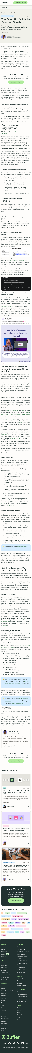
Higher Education (5, 1026)
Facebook (3, 988)
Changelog (19, 983)
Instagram (3, 993)
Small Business (5, 1018)
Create (3, 947)
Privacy (18, 1047)
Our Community (21, 969)
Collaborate (4, 956)
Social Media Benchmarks (23, 951)
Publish (3, 949)
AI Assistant (4, 963)
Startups (3, 1031)
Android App (4, 972)
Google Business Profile (7, 990)
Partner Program (21, 1015)
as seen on (11, 270)
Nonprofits (4, 1023)
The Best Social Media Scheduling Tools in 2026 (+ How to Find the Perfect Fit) (16, 866)
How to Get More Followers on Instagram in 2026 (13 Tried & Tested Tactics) (16, 829)
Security (27, 1047)
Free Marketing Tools (22, 960)
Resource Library (21, 954)
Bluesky (3, 986)
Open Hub (19, 992)
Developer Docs (21, 972)
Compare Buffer (21, 967)
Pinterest (3, 1000)
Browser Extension (6, 975)
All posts (21, 909)
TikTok (3, 1005)
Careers (19, 1010)
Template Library (21, 949)
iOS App (3, 970)
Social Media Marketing (11, 13)
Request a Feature (21, 985)
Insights (5, 954)
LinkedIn (3, 995)
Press (18, 1012)
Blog (2, 13)
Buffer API (4, 979)
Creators (3, 1016)
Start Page (4, 965)
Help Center (20, 978)
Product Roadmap (21, 1001)
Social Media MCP (5, 977)
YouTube (3, 1010)
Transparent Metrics (22, 994)
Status (18, 981)
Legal (18, 1017)
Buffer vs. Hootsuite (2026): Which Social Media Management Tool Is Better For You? (16, 792)
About (18, 1007)
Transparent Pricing (22, 996)
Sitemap (19, 1019)
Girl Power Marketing (7, 306)
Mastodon (3, 998)
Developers (4, 1028)
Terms (22, 1047)
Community (4, 951)
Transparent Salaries (22, 999)
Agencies (3, 1021)
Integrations (4, 967)
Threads (3, 1003)
